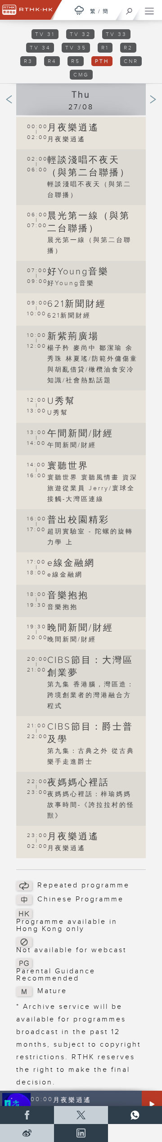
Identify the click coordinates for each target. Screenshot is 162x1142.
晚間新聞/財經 (80, 628)
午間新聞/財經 (80, 433)
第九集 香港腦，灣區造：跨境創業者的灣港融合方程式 (91, 695)
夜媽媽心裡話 (78, 782)
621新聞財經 (76, 304)
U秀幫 (61, 401)
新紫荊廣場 (73, 336)
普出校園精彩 (78, 520)
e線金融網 (71, 563)
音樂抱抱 (68, 595)
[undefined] (79, 10)
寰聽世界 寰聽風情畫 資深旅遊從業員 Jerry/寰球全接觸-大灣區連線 (92, 488)
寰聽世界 (68, 466)
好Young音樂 (78, 271)
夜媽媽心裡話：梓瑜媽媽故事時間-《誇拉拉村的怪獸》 (91, 805)
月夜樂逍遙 (73, 127)
